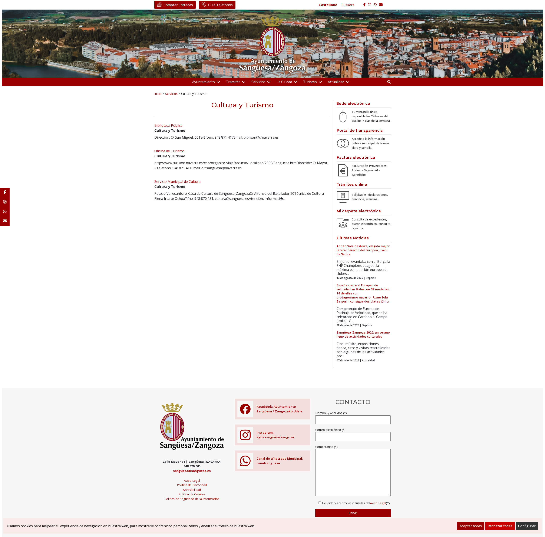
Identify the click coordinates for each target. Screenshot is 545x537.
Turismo (310, 82)
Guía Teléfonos (220, 5)
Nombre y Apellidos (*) (331, 413)
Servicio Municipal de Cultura (177, 181)
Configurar (527, 526)
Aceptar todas (471, 526)
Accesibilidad (192, 490)
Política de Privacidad (192, 485)
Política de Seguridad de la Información (191, 499)
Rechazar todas (500, 526)
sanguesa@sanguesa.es (192, 471)
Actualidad (336, 82)
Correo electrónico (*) (330, 430)
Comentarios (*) (326, 447)
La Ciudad (284, 82)
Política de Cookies (192, 494)
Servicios (258, 82)
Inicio (158, 93)
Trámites (233, 82)
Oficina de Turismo (169, 151)
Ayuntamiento (203, 82)
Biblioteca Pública (168, 125)
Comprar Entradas (178, 5)
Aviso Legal (192, 481)
